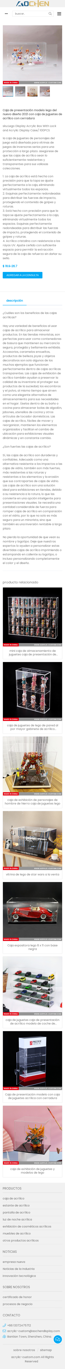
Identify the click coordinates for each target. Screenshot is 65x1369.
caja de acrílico (13, 1198)
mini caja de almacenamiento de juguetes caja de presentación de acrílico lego (32, 652)
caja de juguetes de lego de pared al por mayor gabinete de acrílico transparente (32, 727)
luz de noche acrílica (17, 1219)
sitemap (46, 1350)
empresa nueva (14, 1262)
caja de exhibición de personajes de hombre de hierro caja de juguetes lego (32, 801)
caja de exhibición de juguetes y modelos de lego (32, 1170)
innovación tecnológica (19, 1276)
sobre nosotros (24, 1350)
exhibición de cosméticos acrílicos (27, 1226)
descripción (14, 301)
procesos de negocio (17, 1304)
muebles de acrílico (17, 1233)
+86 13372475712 (19, 1325)
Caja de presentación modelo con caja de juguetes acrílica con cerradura (32, 1096)
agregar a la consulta (22, 275)
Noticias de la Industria (18, 1269)
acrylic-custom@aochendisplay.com (33, 1331)
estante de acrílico (16, 1205)
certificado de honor (17, 1297)
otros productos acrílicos (21, 1240)
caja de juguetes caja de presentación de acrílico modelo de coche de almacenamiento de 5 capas (32, 1021)
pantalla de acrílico (16, 1212)
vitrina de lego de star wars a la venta (32, 874)
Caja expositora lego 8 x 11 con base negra (32, 947)
